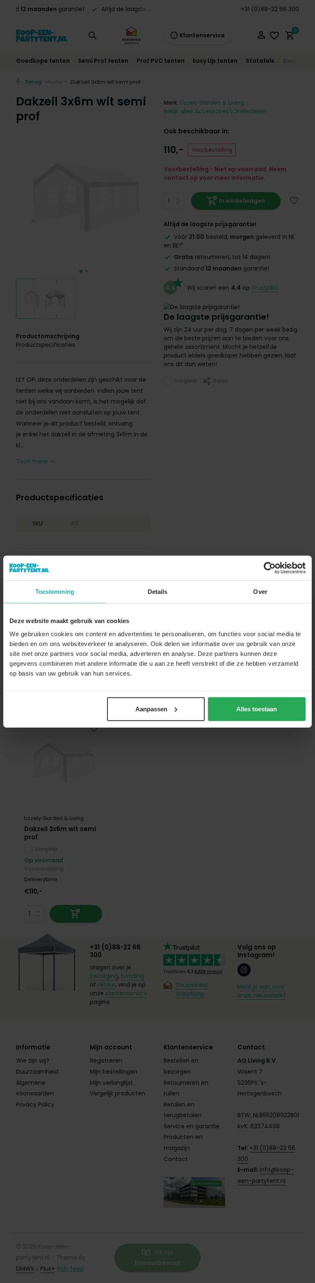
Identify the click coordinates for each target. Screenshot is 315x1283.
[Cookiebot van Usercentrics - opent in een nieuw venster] (270, 568)
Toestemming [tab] (54, 591)
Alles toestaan (256, 708)
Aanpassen (151, 708)
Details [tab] (158, 591)
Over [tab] (260, 591)
